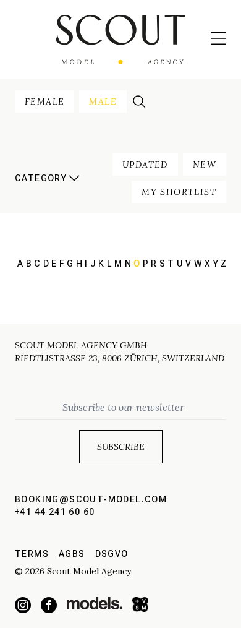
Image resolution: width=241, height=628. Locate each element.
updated (145, 164)
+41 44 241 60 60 (55, 512)
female (44, 101)
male (103, 101)
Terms (32, 554)
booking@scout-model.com (91, 499)
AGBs (72, 554)
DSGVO (112, 554)
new (204, 164)
